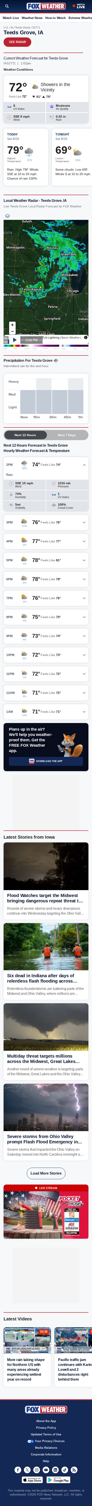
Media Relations (46, 1447)
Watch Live (11, 18)
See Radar (17, 42)
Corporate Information (46, 1454)
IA (12, 27)
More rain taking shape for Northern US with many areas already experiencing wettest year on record (26, 1369)
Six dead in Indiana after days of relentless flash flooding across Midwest (40, 981)
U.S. (6, 27)
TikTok (64, 1470)
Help (46, 1461)
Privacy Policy (46, 1427)
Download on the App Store (32, 1479)
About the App (46, 1421)
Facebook (18, 1470)
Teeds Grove (22, 27)
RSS (74, 1470)
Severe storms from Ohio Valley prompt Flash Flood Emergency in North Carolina (42, 1142)
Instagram (36, 1470)
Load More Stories (46, 1173)
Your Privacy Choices (50, 1441)
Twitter (27, 1470)
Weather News (32, 18)
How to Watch (55, 18)
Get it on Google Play (58, 1479)
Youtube (46, 1470)
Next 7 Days (67, 435)
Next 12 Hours (25, 435)
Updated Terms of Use (46, 1434)
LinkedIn (55, 1470)
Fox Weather (46, 6)
